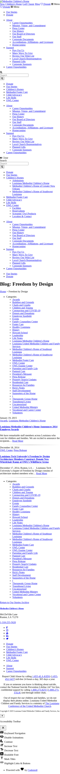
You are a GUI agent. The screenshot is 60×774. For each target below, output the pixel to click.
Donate (47, 4)
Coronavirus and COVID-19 (26, 310)
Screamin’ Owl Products (24, 213)
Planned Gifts (19, 61)
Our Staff (16, 36)
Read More (17, 441)
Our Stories (11, 12)
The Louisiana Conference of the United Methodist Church (33, 704)
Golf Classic (28, 4)
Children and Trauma (22, 307)
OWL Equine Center (22, 365)
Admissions (18, 180)
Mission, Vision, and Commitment (29, 25)
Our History (18, 31)
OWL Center (12, 100)
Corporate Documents (23, 39)
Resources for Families (23, 385)
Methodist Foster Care (17, 92)
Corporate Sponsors (22, 64)
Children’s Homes (15, 89)
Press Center (18, 28)
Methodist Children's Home (12, 608)
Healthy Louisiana (21, 327)
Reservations (18, 211)
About (9, 20)
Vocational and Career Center (26, 410)
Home (3, 291)
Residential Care (20, 382)
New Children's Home (11, 4)
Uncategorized (19, 404)
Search (3, 160)
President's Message (22, 374)
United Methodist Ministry (25, 407)
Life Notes (17, 338)
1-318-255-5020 (8, 622)
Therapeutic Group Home (24, 399)
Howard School (20, 332)
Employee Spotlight (22, 316)
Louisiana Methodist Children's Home (30, 341)
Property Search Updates (24, 379)
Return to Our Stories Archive (14, 602)
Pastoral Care (18, 371)
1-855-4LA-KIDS (41, 676)
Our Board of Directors (23, 34)
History (16, 330)
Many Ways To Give (22, 53)
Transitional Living (21, 401)
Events (15, 319)
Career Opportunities (22, 22)
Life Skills (11, 97)
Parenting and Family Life (25, 368)
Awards (16, 299)
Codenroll (32, 770)
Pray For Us (18, 50)
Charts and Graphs (21, 305)
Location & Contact (22, 216)
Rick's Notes (18, 388)
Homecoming (19, 45)
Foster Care (18, 324)
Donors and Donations (23, 313)
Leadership (17, 335)
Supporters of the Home (24, 393)
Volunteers (17, 412)
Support (10, 47)
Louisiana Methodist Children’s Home (30, 183)
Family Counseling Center (25, 321)
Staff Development (21, 390)
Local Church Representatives (27, 58)
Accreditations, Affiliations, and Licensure (32, 42)
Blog (37, 4)
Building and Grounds (23, 302)
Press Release (19, 376)
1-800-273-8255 (39, 690)
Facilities (16, 208)
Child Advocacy (14, 95)
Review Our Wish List (23, 56)
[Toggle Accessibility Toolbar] (2, 716)
